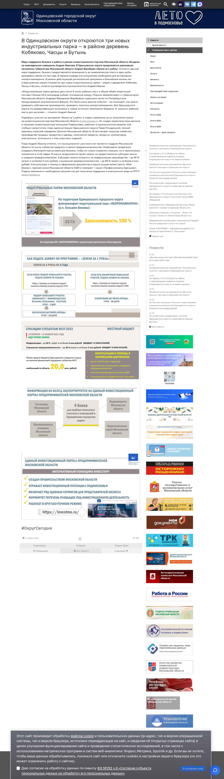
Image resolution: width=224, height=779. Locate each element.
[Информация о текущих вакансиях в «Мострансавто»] (169, 504)
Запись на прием (132, 4)
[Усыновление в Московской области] (169, 721)
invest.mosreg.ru (89, 121)
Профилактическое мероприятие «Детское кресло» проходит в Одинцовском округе (170, 165)
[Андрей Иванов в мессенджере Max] (200, 4)
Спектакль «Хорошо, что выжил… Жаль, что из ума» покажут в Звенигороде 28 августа (170, 214)
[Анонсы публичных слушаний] (169, 450)
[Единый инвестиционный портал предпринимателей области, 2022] (80, 486)
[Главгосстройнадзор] (169, 612)
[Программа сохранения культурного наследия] (169, 359)
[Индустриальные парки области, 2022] (80, 213)
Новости (33, 33)
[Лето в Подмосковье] (167, 18)
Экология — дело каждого (162, 132)
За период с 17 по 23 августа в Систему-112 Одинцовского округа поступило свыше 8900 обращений (171, 197)
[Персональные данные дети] (169, 648)
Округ (27, 4)
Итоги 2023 (155, 120)
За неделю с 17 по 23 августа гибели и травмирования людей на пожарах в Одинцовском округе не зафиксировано (169, 156)
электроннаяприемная (155, 4)
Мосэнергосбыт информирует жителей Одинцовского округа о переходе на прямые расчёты (171, 186)
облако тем (157, 236)
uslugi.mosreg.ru (30, 174)
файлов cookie (82, 736)
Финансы (75, 4)
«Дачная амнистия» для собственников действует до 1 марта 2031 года (173, 258)
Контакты (155, 109)
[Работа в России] (169, 594)
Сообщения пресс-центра (164, 50)
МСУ (36, 4)
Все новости (158, 326)
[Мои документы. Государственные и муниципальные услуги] (169, 522)
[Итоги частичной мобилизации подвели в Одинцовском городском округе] (121, 550)
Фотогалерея (156, 103)
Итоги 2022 (155, 114)
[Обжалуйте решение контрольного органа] (169, 395)
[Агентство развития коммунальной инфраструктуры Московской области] (169, 666)
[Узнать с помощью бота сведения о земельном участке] (169, 341)
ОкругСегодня (38, 528)
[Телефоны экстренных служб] (169, 684)
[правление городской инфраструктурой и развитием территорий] (169, 432)
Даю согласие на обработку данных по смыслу (86, 770)
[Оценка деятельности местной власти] (169, 414)
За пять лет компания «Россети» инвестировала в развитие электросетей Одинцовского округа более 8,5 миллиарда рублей (172, 175)
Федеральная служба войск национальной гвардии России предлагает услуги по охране (174, 222)
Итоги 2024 (155, 126)
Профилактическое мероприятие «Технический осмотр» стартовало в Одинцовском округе (172, 147)
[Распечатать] (80, 539)
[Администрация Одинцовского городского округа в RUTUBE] (180, 4)
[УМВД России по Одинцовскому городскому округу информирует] (169, 468)
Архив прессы (159, 45)
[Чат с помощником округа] (215, 770)
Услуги (62, 4)
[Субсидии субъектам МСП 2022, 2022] (80, 350)
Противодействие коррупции (164, 91)
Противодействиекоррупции (113, 4)
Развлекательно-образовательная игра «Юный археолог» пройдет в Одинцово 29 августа (172, 206)
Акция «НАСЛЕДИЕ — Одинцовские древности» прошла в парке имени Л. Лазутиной (172, 230)
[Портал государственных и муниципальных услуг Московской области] (169, 486)
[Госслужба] (169, 377)
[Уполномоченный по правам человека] (169, 630)
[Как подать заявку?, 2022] (80, 284)
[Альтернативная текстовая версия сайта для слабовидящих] (174, 4)
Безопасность (92, 4)
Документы (49, 4)
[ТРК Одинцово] (169, 540)
